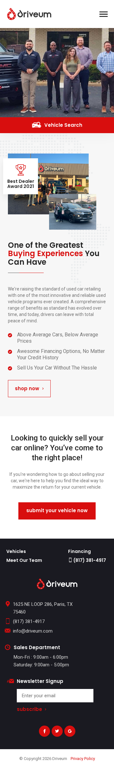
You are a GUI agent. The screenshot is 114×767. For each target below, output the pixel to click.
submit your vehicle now (57, 510)
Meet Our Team (24, 560)
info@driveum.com (33, 631)
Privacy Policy (83, 758)
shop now (27, 388)
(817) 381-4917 (89, 560)
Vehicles (16, 551)
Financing (79, 551)
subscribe (29, 709)
